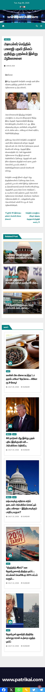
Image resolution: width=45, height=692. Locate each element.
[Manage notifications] (39, 687)
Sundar (26, 387)
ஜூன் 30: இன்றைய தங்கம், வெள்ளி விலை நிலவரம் (13, 216)
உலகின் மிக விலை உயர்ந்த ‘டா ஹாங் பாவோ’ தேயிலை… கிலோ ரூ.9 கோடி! (21, 379)
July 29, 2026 (13, 387)
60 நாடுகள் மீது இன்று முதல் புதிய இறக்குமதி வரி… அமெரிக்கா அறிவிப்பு (20, 442)
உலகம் (8, 371)
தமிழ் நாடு (7, 39)
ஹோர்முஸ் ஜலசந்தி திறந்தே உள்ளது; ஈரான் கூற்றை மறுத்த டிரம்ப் (20, 638)
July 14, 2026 (13, 583)
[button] (37, 26)
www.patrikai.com (22, 17)
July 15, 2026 (13, 516)
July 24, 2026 (13, 450)
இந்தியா (8, 276)
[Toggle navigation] (41, 26)
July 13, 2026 (13, 646)
